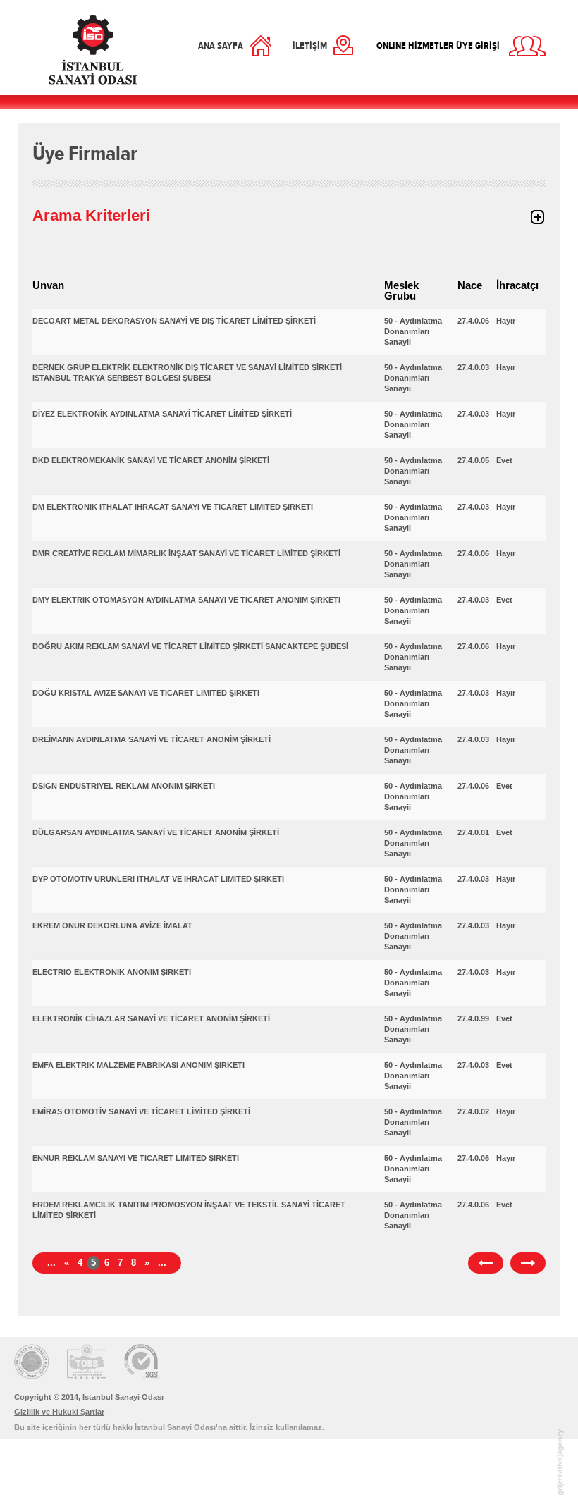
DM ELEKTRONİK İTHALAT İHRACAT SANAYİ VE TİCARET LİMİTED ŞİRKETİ (172, 507)
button (537, 217)
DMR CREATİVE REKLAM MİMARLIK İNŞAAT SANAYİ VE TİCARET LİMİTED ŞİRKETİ (186, 553)
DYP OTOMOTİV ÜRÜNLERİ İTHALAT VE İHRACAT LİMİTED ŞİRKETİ (158, 879)
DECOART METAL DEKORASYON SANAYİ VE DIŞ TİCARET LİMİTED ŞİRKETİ (174, 320)
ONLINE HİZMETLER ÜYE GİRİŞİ (438, 45)
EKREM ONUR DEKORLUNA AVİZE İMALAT (112, 925)
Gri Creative (560, 1462)
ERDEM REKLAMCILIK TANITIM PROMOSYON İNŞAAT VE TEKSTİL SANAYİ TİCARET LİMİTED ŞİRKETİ (188, 1209)
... (51, 1262)
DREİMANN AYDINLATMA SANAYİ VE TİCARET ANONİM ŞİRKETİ (151, 739)
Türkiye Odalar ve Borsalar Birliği (31, 1361)
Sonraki (528, 1263)
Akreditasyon (86, 1361)
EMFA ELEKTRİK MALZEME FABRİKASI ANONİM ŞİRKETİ (138, 1065)
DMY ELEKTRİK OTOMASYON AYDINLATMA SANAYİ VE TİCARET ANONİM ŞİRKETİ (186, 600)
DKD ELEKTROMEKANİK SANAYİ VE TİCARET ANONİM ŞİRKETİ (150, 460)
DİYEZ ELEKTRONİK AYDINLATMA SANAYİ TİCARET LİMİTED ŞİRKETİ (162, 413)
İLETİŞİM (310, 45)
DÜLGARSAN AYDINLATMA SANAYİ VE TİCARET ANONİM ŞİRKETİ (155, 832)
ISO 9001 (142, 1361)
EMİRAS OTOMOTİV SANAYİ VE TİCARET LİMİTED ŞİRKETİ (141, 1111)
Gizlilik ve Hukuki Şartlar (59, 1412)
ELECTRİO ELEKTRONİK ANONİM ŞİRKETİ (111, 972)
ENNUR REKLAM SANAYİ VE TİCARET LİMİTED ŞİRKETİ (135, 1158)
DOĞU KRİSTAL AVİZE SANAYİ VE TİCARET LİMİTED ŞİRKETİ (145, 693)
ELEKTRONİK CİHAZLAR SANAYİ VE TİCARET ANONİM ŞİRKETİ (151, 1018)
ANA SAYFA (220, 45)
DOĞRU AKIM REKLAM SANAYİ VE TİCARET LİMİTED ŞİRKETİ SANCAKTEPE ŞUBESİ (190, 646)
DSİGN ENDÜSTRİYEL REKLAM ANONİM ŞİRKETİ (123, 786)
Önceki (485, 1263)
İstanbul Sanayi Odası (92, 49)
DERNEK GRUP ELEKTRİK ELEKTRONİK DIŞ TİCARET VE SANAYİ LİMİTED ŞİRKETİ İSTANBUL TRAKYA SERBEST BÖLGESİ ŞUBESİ (187, 372)
